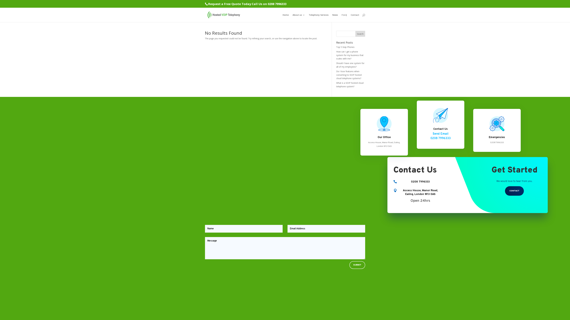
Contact (355, 15)
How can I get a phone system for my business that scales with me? (350, 55)
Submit (357, 265)
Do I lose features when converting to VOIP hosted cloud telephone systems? (349, 75)
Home (286, 15)
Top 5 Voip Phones (345, 47)
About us (297, 15)
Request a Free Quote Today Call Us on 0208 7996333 (247, 4)
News (335, 15)
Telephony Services (318, 15)
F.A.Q (344, 15)
